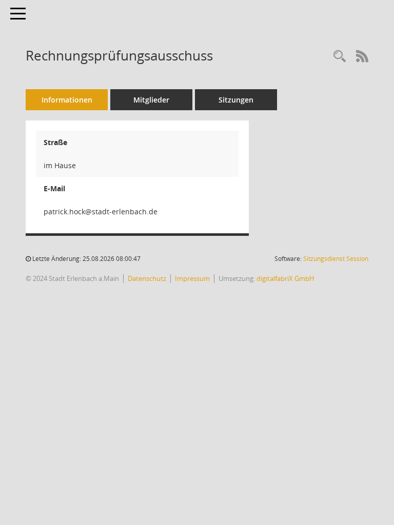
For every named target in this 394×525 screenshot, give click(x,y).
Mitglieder (151, 100)
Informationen (67, 100)
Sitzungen (236, 100)
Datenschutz (147, 278)
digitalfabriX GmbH (285, 278)
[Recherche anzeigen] (339, 56)
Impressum (192, 278)
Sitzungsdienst (335, 258)
